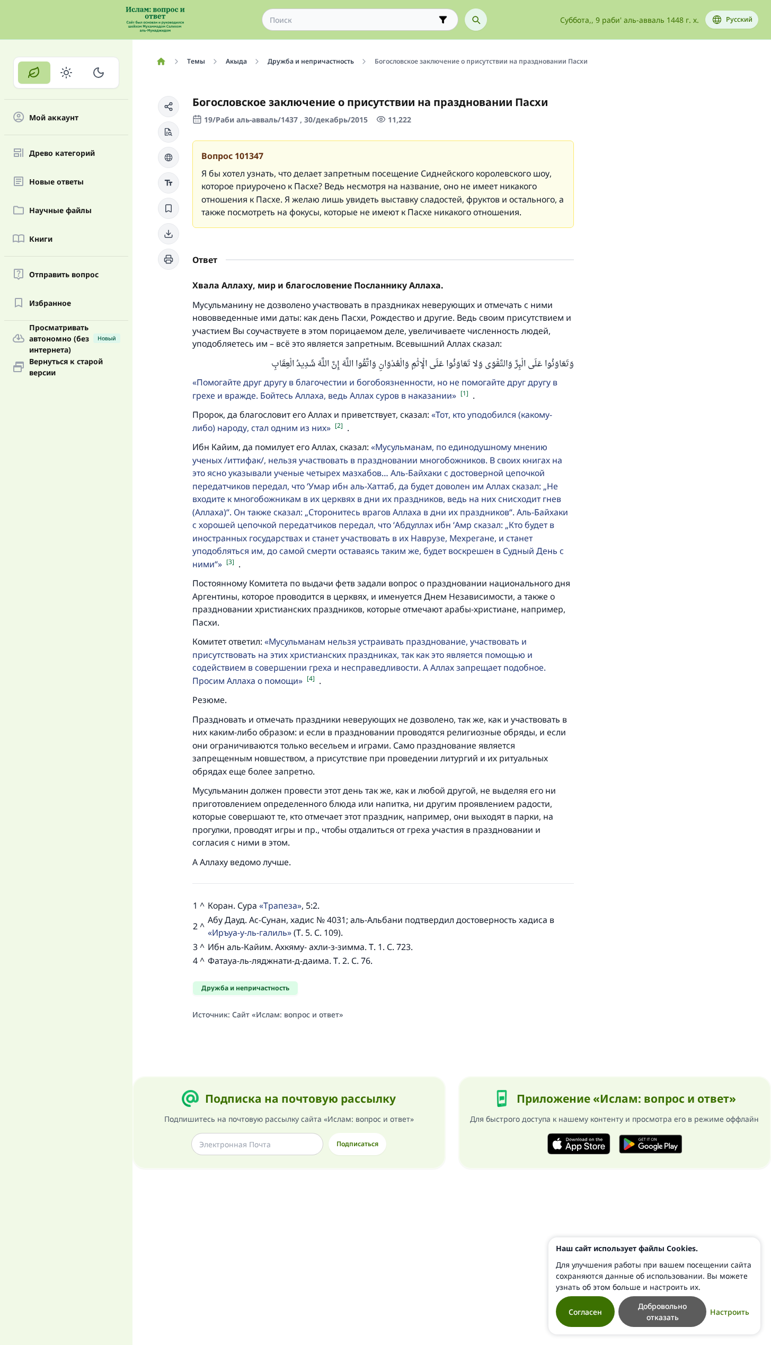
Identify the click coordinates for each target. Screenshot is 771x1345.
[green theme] (34, 72)
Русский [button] (739, 19)
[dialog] (654, 1285)
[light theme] (66, 72)
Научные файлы (60, 210)
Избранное (50, 303)
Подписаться (357, 1143)
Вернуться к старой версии (66, 366)
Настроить (729, 1312)
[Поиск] (476, 19)
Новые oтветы (56, 182)
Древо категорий (62, 153)
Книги (40, 239)
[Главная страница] (160, 61)
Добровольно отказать (662, 1311)
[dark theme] (98, 72)
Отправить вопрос (64, 274)
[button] (168, 106)
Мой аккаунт (53, 117)
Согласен (585, 1312)
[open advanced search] (443, 19)
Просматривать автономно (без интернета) (72, 338)
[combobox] (353, 19)
